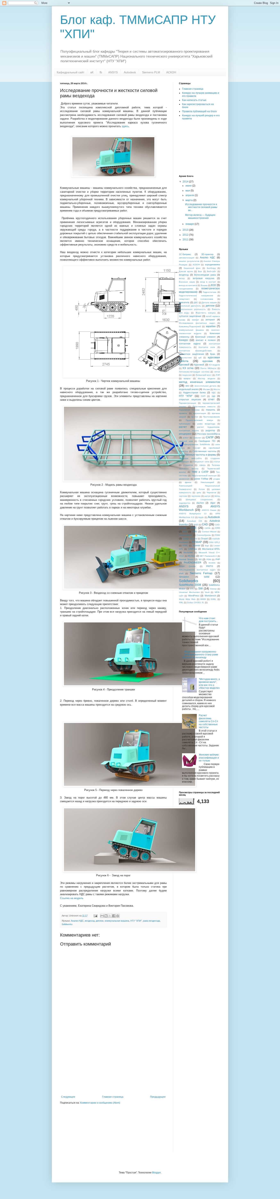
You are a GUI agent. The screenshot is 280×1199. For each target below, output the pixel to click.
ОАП (203, 396)
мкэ (187, 386)
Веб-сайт (211, 271)
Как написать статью (194, 100)
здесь (125, 126)
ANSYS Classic (209, 510)
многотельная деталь (205, 386)
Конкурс (183, 340)
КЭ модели (214, 365)
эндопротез (184, 503)
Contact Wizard (209, 532)
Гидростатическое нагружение (196, 295)
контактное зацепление (191, 354)
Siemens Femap (201, 573)
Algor (212, 503)
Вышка (204, 285)
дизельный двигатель (190, 306)
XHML (213, 599)
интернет (210, 319)
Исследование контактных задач (197, 323)
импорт (195, 320)
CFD (217, 528)
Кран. (213, 354)
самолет (197, 438)
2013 (186, 229)
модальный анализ (189, 389)
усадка (216, 479)
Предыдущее (158, 1096)
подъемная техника (189, 410)
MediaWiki (188, 552)
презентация (199, 413)
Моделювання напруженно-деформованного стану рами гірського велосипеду (200, 654)
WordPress (193, 595)
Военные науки (187, 282)
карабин (211, 326)
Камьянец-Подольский (190, 326)
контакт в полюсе (206, 340)
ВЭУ (213, 285)
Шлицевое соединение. (199, 499)
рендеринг (185, 433)
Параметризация (187, 403)
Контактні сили (207, 347)
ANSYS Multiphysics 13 (192, 513)
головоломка (206, 299)
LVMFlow (192, 549)
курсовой (184, 364)
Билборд (211, 268)
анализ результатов (189, 261)
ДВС (196, 302)
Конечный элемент (205, 337)
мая (188, 190)
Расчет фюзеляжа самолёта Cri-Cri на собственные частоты (208, 721)
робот (186, 438)
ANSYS (113, 72)
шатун (207, 496)
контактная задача (189, 343)
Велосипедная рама (205, 275)
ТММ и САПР (200, 472)
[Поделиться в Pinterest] (118, 916)
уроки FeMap (201, 478)
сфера (202, 465)
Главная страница (112, 1096)
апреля (190, 195)
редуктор (210, 430)
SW (200, 588)
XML (181, 602)
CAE (194, 527)
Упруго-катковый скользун (204, 475)
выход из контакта (188, 285)
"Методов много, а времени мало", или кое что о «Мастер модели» (209, 683)
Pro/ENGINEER (192, 562)
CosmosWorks (185, 535)
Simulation (184, 577)
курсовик (208, 361)
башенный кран (192, 268)
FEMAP (197, 542)
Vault (207, 592)
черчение (196, 496)
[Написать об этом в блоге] (106, 916)
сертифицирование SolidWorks (194, 444)
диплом (100, 921)
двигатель (184, 302)
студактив (188, 465)
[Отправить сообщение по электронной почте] (95, 915)
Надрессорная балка (194, 392)
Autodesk (130, 72)
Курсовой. (199, 364)
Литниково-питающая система (194, 372)
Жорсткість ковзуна (206, 313)
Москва (206, 389)
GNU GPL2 (214, 542)
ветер (182, 278)
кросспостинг (185, 357)
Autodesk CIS (194, 521)
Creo (217, 535)
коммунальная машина (117, 921)
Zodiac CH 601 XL (195, 602)
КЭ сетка (188, 368)
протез (194, 417)
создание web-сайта (190, 458)
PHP (217, 559)
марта (189, 200)
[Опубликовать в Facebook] (114, 916)
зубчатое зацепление (190, 316)
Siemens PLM (151, 72)
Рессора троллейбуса (208, 434)
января (190, 224)
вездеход (89, 921)
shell (181, 573)
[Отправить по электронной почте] (102, 916)
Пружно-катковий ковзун (199, 420)
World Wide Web (187, 599)
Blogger (156, 1172)
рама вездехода (151, 921)
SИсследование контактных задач (197, 570)
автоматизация (186, 258)
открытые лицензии (190, 399)
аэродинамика (212, 264)
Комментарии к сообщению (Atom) (100, 1102)
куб (199, 357)
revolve (212, 563)
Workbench (210, 595)
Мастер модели (206, 378)
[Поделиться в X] (110, 916)
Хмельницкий (207, 482)
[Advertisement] (113, 1064)
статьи (216, 461)
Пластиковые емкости (204, 406)
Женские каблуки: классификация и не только (209, 757)
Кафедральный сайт (70, 72)
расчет (183, 426)
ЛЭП (218, 375)
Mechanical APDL (211, 549)
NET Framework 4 (208, 556)
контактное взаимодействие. (195, 351)
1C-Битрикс (185, 254)
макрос (187, 378)
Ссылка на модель (71, 898)
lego (207, 545)
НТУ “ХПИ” (136, 921)
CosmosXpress (204, 535)
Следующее (68, 1096)
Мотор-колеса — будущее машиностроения (200, 216)
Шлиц (217, 496)
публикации (184, 424)
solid (206, 576)
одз (213, 396)
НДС (214, 392)
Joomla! (196, 545)
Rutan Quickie (187, 566)
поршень (210, 409)
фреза (188, 482)
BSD (196, 525)
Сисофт (196, 448)
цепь (199, 492)
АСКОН (171, 72)
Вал (200, 271)
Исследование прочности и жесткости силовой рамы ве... (201, 207)
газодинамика (186, 288)
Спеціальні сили (201, 461)
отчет (211, 399)
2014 (186, 181)
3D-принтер (207, 254)
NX (200, 559)
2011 (186, 239)
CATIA (208, 528)
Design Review (190, 538)
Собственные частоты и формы (197, 454)
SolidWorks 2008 (190, 584)
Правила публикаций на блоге (199, 111)
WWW (203, 599)
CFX (185, 531)
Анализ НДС (77, 921)
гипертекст (184, 299)
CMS (194, 531)
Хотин (202, 489)
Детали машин (209, 302)
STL (192, 589)
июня (189, 185)
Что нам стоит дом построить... (208, 620)
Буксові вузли (186, 271)
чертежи (183, 496)
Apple (201, 517)
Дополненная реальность (192, 309)
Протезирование (211, 417)
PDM (208, 559)
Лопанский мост (204, 375)
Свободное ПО (207, 441)
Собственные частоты (204, 451)
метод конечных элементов (199, 381)
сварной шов (186, 441)
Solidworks (67, 924)
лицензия (187, 375)
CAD (205, 524)
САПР (210, 437)
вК (91, 72)
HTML (185, 545)
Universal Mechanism (189, 592)
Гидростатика (209, 292)
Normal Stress (186, 559)
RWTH (209, 566)
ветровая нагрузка (203, 278)
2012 (186, 234)
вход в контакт (208, 282)
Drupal (204, 538)
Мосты (217, 389)
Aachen (200, 503)
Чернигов (211, 492)
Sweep (213, 589)
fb (101, 72)
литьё (217, 372)
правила (183, 413)
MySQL (191, 556)
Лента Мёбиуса (208, 368)
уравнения (184, 479)
